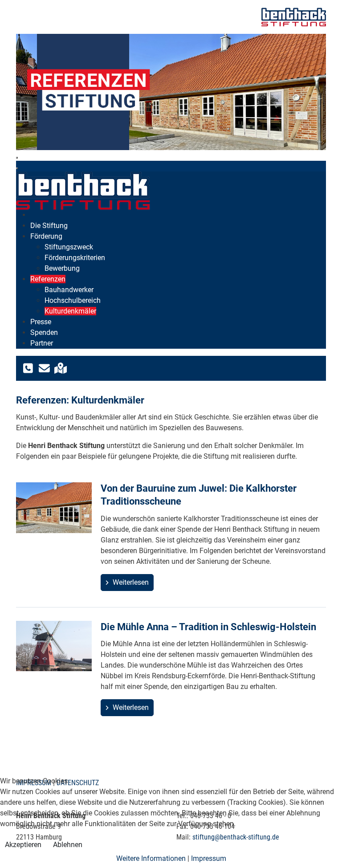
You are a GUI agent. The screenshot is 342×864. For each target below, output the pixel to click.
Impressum (208, 858)
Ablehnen (67, 844)
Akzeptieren (23, 844)
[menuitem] (49, 225)
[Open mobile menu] (17, 158)
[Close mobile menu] (17, 168)
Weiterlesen (130, 582)
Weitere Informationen (151, 858)
